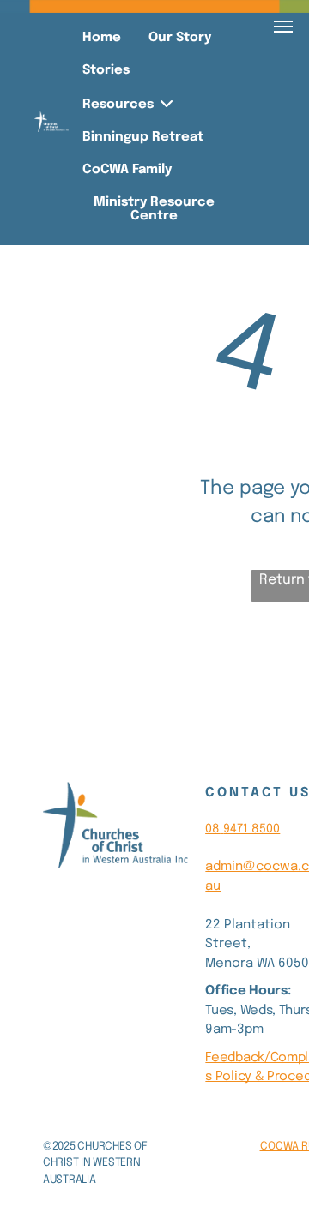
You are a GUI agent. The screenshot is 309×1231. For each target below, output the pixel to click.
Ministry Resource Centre (154, 209)
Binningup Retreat (142, 137)
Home (101, 38)
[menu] (283, 26)
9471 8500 (251, 829)
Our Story (179, 38)
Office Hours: (247, 991)
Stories (106, 70)
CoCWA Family (127, 170)
